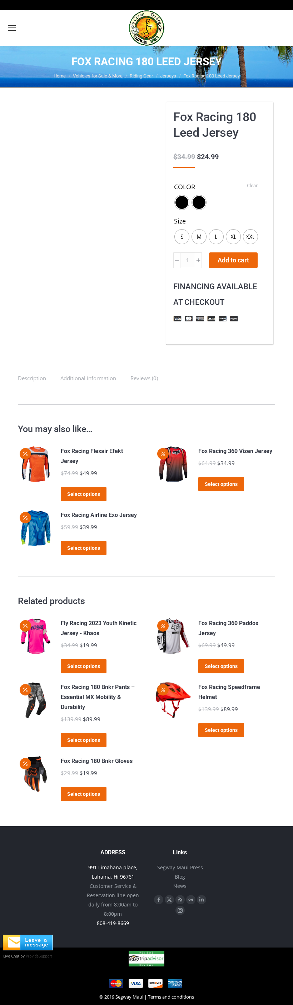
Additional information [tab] (88, 378)
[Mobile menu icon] (11, 27)
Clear (252, 185)
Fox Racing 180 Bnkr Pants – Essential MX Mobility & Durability (98, 697)
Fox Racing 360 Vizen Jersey (235, 451)
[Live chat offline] (28, 948)
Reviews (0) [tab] (144, 378)
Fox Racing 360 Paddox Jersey (228, 628)
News (180, 886)
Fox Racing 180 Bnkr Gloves (97, 761)
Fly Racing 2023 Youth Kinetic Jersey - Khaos (98, 628)
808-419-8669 (113, 923)
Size (180, 221)
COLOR (184, 186)
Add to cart (233, 260)
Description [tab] (32, 378)
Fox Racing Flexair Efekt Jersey (92, 456)
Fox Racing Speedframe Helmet (229, 692)
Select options (83, 494)
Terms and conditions (171, 997)
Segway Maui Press (180, 867)
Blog (180, 876)
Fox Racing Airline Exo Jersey (99, 515)
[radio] (182, 202)
